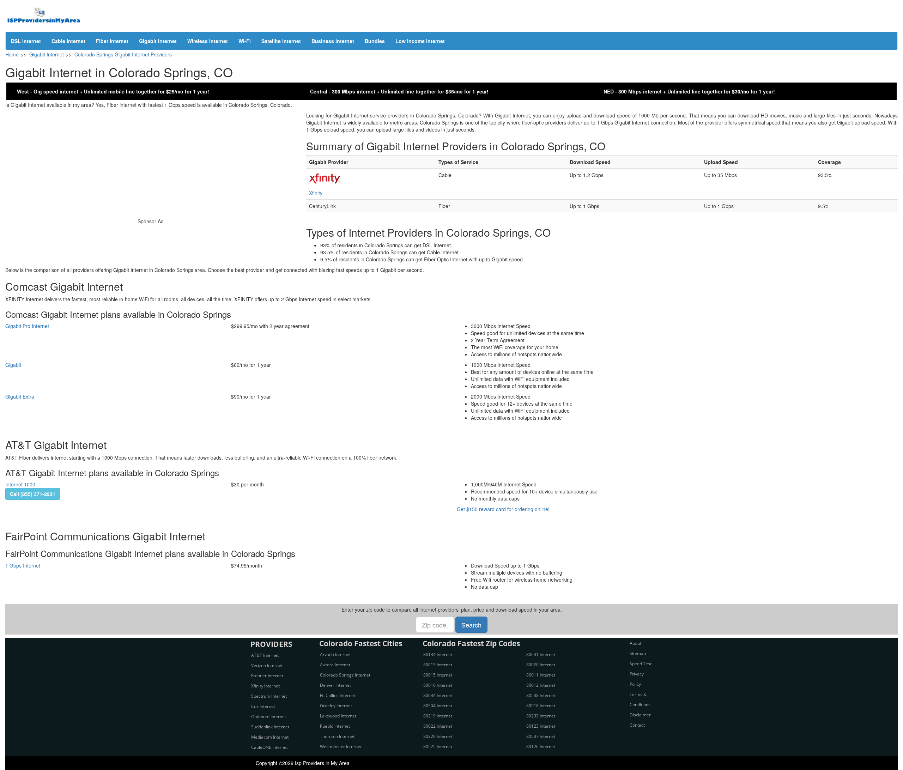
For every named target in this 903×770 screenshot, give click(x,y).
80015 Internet (437, 675)
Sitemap (638, 653)
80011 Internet (540, 675)
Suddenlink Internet (270, 727)
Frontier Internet (267, 676)
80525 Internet (437, 747)
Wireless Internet (207, 40)
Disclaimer (640, 715)
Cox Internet (263, 706)
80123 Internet (540, 726)
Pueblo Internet (335, 726)
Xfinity (315, 192)
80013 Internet (437, 665)
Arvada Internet (335, 654)
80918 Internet (540, 706)
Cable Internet (68, 40)
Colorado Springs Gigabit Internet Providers (123, 54)
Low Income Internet (420, 40)
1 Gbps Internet (22, 565)
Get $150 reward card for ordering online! (503, 509)
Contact (637, 725)
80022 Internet (437, 726)
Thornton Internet (337, 736)
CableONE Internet (269, 747)
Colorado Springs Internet (345, 675)
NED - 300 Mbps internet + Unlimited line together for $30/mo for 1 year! (689, 91)
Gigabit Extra (19, 396)
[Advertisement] (150, 161)
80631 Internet (540, 654)
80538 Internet (540, 695)
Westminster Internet (341, 747)
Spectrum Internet (269, 696)
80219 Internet (437, 716)
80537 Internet (540, 736)
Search (471, 624)
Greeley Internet (336, 706)
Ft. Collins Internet (337, 695)
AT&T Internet (265, 655)
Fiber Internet (112, 40)
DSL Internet (26, 40)
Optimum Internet (268, 717)
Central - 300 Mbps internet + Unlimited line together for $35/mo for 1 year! (399, 91)
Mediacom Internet (270, 737)
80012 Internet (540, 685)
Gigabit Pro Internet (27, 325)
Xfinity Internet (265, 686)
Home (12, 54)
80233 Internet (540, 716)
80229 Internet (437, 736)
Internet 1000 (20, 484)
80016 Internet (437, 685)
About (635, 643)
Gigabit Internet (158, 40)
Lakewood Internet (338, 716)
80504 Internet (437, 706)
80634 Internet (437, 695)
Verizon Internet (267, 665)
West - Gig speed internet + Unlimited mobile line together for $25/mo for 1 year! (113, 91)
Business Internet (332, 40)
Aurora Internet (335, 665)
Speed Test (641, 664)
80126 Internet (540, 747)
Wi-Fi (244, 40)
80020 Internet (540, 665)
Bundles (375, 40)
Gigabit (13, 364)
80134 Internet (437, 654)
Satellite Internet (281, 40)
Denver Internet (335, 685)
